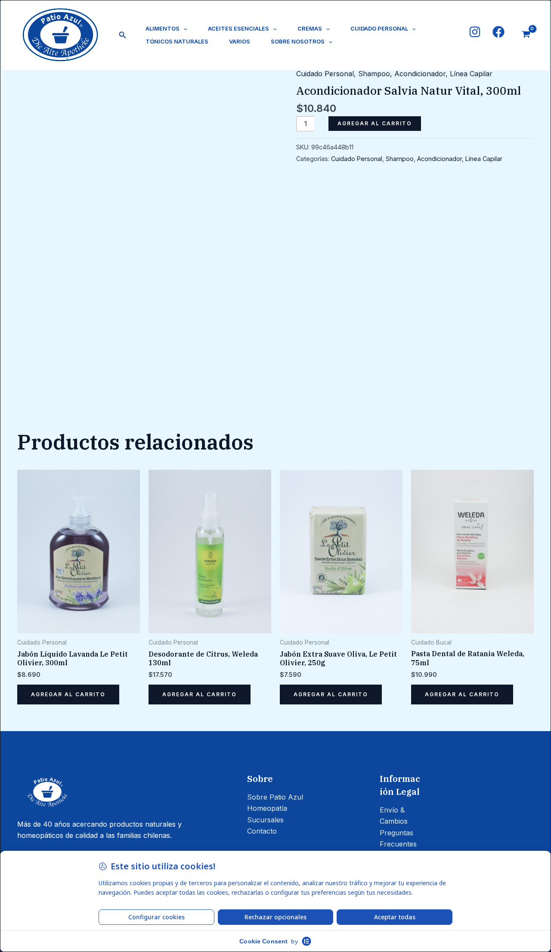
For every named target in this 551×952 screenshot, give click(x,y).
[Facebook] (498, 32)
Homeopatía (267, 808)
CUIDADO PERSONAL (379, 28)
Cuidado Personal (325, 73)
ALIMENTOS (162, 28)
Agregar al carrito (374, 123)
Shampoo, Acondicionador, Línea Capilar (425, 73)
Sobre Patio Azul (275, 797)
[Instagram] (475, 32)
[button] (123, 35)
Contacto (262, 831)
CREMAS (309, 28)
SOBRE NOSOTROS (298, 41)
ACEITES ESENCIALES (238, 28)
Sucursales (265, 820)
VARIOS (239, 41)
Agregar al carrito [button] (68, 694)
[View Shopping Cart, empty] (526, 35)
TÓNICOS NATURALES (176, 41)
